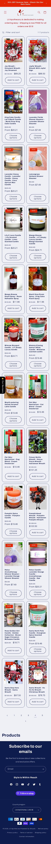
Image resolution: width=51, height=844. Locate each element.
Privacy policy (12, 832)
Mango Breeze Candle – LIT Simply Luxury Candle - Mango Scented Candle (37, 239)
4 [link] (35, 715)
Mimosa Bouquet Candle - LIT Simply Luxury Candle (13, 347)
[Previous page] (7, 715)
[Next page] (25, 721)
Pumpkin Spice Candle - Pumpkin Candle (12, 516)
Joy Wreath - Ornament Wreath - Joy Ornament (13, 68)
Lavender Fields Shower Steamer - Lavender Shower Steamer (37, 120)
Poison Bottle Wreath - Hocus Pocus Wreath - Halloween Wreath (37, 460)
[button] (5, 12)
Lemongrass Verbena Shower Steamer (36, 176)
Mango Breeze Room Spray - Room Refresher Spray (13, 296)
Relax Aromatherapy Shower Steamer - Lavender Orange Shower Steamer (12, 574)
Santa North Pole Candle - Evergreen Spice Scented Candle (37, 634)
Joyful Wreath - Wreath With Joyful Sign (37, 68)
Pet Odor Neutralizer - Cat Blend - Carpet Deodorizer (36, 405)
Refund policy (43, 828)
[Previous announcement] (4, 3)
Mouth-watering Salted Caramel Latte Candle (11, 404)
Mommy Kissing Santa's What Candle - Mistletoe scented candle (37, 348)
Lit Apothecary (14, 828)
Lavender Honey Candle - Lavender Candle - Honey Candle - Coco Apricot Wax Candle (12, 179)
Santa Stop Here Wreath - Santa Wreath (12, 690)
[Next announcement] (46, 3)
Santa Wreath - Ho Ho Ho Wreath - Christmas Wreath (37, 690)
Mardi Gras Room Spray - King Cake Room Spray (37, 296)
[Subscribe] (43, 769)
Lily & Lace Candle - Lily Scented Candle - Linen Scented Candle (13, 238)
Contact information (26, 836)
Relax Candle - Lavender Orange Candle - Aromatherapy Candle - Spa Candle (36, 575)
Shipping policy (40, 832)
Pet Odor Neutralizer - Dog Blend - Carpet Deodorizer (12, 460)
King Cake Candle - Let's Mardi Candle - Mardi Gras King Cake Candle (13, 120)
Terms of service (26, 832)
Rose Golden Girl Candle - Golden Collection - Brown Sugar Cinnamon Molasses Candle (13, 635)
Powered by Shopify (28, 828)
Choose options (13, 137)
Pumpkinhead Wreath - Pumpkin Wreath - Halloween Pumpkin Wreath (37, 517)
